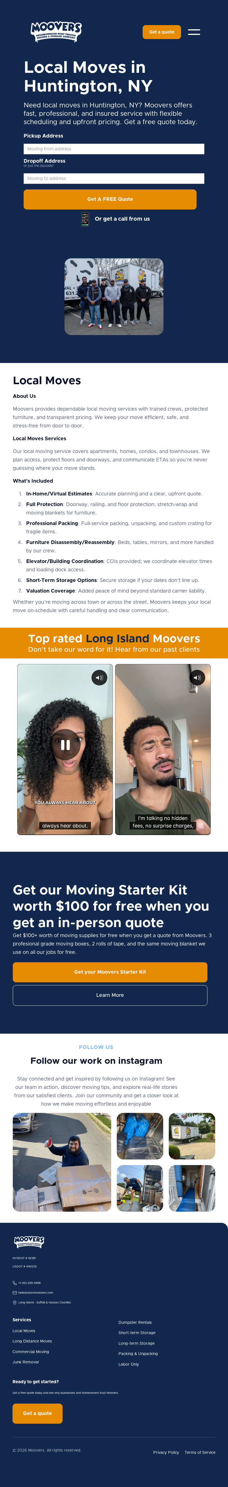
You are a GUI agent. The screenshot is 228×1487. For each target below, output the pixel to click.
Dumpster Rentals (135, 1323)
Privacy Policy (166, 1453)
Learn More (110, 995)
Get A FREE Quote (110, 199)
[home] (56, 32)
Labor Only (128, 1364)
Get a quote (161, 32)
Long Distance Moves (32, 1341)
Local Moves (24, 1331)
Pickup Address (43, 136)
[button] (194, 32)
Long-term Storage (136, 1344)
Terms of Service (200, 1453)
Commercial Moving (31, 1352)
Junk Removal (26, 1362)
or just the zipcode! (39, 165)
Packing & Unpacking (138, 1354)
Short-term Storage (136, 1333)
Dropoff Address (44, 161)
